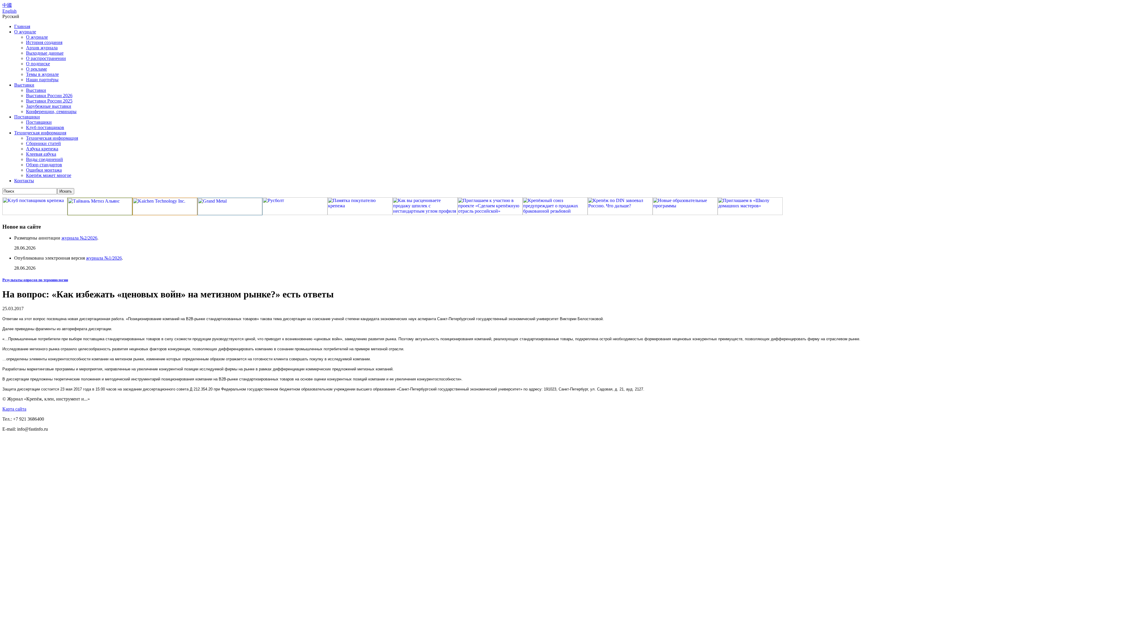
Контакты (24, 180)
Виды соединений (44, 159)
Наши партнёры (42, 79)
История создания (44, 42)
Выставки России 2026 (49, 95)
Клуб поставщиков (45, 127)
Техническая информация (40, 132)
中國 (7, 5)
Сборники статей (43, 143)
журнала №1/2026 (104, 258)
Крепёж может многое (48, 175)
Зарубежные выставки (48, 106)
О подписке (38, 63)
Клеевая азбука (41, 154)
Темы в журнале (42, 74)
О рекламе (36, 68)
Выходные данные (45, 53)
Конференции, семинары (51, 111)
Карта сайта (14, 408)
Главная (22, 26)
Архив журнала (42, 47)
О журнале (25, 31)
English (9, 11)
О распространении (46, 58)
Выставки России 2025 (49, 100)
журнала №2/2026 (79, 237)
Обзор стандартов (44, 164)
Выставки (24, 84)
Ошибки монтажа (44, 169)
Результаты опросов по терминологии (35, 280)
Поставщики (27, 116)
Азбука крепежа (42, 148)
